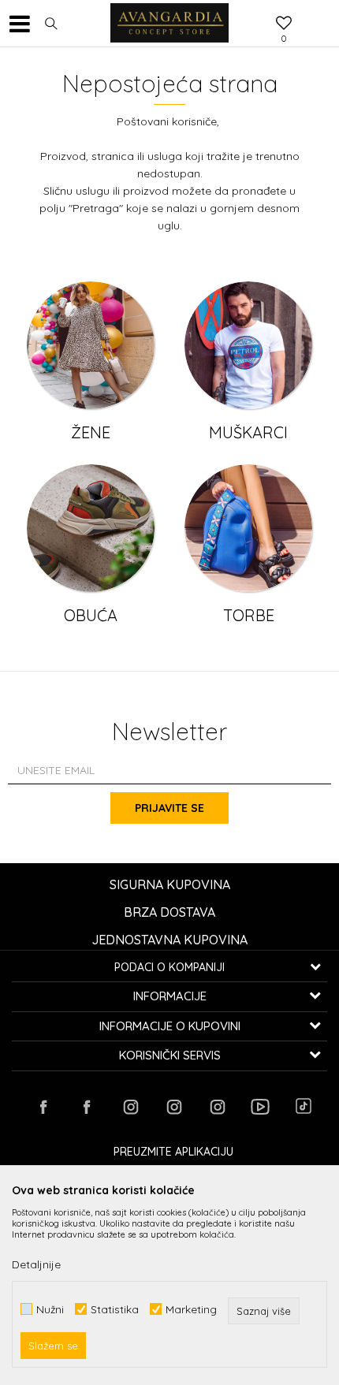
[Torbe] (248, 528)
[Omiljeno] (284, 24)
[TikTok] (303, 1106)
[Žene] (91, 345)
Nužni (50, 1309)
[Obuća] (91, 528)
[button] (51, 23)
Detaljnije (36, 1264)
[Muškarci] (248, 345)
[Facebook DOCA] (87, 1107)
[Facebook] (43, 1107)
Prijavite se (169, 808)
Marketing (191, 1309)
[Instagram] (130, 1107)
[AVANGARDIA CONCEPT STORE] (169, 23)
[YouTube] (260, 1107)
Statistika (115, 1309)
